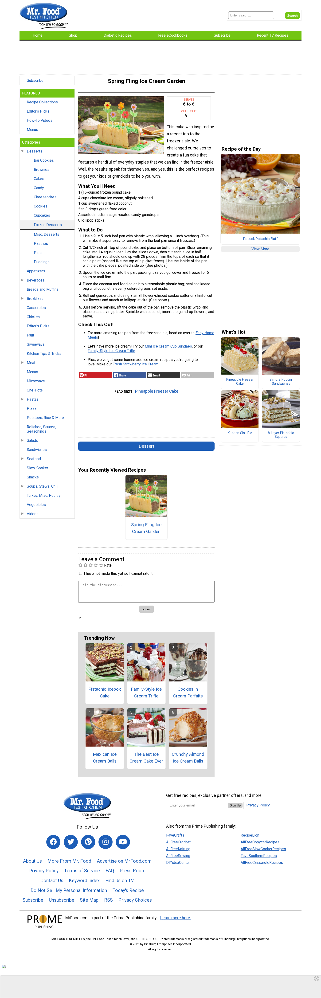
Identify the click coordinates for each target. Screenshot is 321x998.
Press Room (132, 870)
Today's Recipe (128, 890)
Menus (32, 129)
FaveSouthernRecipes (259, 855)
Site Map (89, 900)
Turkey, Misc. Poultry (44, 495)
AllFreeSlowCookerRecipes (263, 849)
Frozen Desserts (48, 225)
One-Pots (35, 390)
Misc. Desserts (46, 234)
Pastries (41, 243)
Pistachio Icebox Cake (104, 692)
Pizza (31, 408)
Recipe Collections (42, 102)
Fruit (30, 335)
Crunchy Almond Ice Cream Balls (188, 757)
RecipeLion (250, 835)
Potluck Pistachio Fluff (260, 239)
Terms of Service (82, 870)
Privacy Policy (44, 870)
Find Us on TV (119, 880)
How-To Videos (39, 120)
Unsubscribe (61, 900)
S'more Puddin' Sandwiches (281, 382)
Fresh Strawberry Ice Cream (135, 364)
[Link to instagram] (105, 842)
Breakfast (35, 298)
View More (260, 249)
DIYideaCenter (178, 862)
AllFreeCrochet (178, 842)
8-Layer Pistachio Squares (281, 435)
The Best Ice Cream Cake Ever (146, 757)
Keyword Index (84, 880)
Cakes (39, 178)
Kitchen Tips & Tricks (44, 353)
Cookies (40, 206)
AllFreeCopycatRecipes (260, 842)
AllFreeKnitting (178, 849)
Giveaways (36, 344)
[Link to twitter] (71, 842)
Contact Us (51, 880)
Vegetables (36, 504)
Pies (38, 252)
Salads (32, 440)
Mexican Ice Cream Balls (105, 757)
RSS (108, 900)
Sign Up (235, 805)
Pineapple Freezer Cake (156, 391)
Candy (39, 188)
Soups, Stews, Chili (42, 486)
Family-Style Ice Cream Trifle (111, 350)
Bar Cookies (44, 160)
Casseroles (36, 307)
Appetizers (36, 271)
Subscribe (35, 80)
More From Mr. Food (69, 861)
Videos (33, 514)
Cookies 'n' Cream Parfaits (188, 692)
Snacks (33, 477)
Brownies (41, 169)
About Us (32, 861)
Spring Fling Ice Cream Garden (146, 528)
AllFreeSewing (178, 855)
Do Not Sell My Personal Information (69, 890)
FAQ (110, 870)
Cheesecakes (45, 197)
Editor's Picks (38, 111)
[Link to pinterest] (88, 842)
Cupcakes (42, 215)
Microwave (36, 381)
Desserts (34, 151)
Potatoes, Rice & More (45, 417)
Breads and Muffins (43, 289)
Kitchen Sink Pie (240, 433)
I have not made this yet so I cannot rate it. (118, 573)
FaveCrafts (175, 835)
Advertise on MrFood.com (124, 861)
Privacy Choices (135, 900)
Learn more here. (175, 918)
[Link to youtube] (123, 842)
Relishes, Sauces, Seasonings (41, 429)
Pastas (33, 399)
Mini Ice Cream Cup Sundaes (168, 346)
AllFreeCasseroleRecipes (262, 862)
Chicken (33, 317)
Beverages (36, 280)
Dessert (146, 446)
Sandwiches (37, 449)
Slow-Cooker (37, 468)
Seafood (34, 459)
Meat (31, 362)
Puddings (42, 262)
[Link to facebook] (53, 842)
